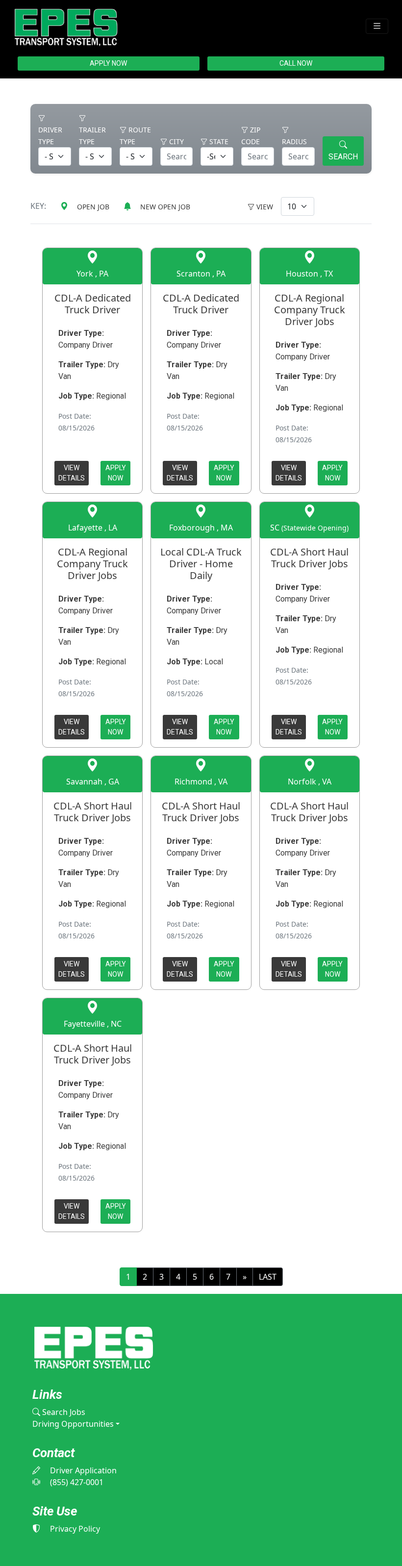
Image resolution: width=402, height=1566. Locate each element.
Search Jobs (62, 1412)
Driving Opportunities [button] (73, 1423)
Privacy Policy (74, 1528)
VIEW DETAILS (71, 473)
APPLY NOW (108, 63)
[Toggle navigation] (377, 26)
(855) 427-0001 (75, 1482)
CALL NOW (295, 63)
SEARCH (343, 156)
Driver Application (82, 1470)
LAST (267, 1276)
